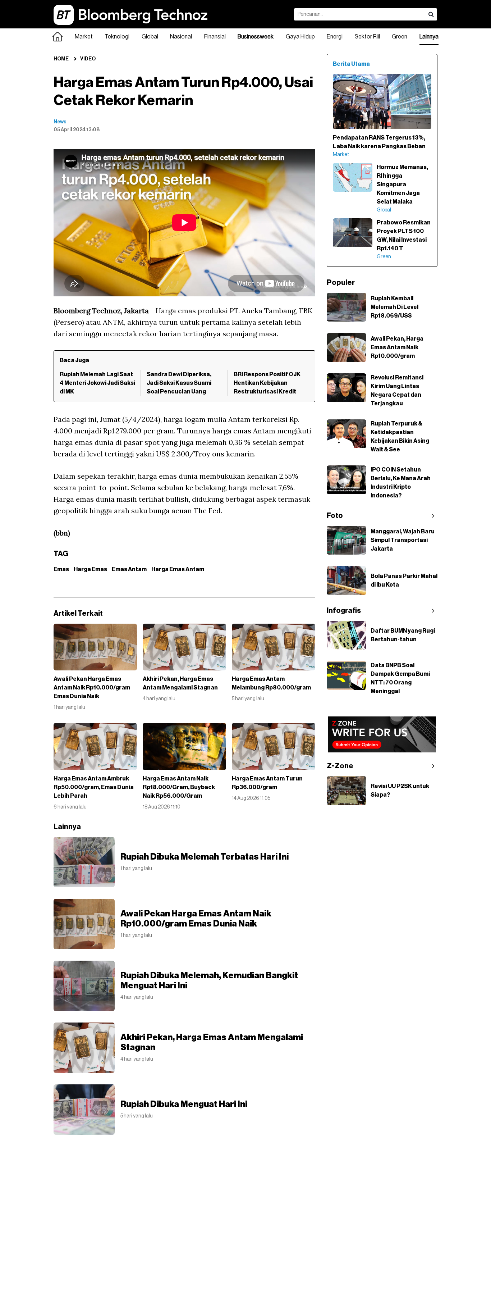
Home (61, 59)
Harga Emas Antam (177, 569)
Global (150, 37)
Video (88, 59)
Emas (61, 569)
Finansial (215, 37)
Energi (335, 37)
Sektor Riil (367, 37)
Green (399, 37)
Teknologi (117, 37)
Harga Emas (90, 569)
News (60, 121)
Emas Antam (129, 569)
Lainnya (429, 37)
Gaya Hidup (300, 37)
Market (84, 37)
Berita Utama (351, 64)
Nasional (181, 37)
